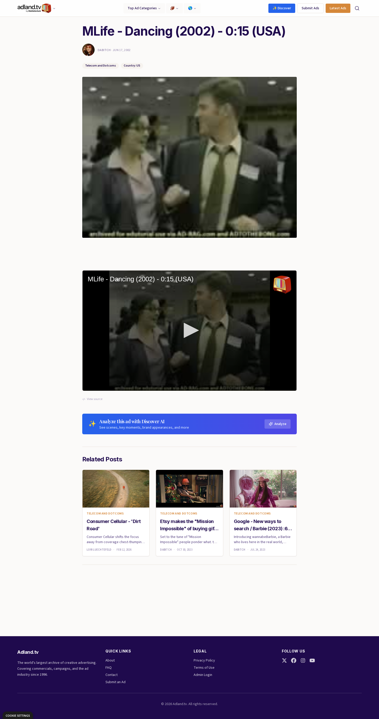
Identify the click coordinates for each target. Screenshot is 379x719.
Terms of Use (204, 667)
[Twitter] (284, 660)
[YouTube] (312, 660)
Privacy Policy (204, 660)
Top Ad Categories (142, 8)
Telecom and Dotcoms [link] (105, 514)
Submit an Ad (115, 682)
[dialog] (18, 715)
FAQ (108, 667)
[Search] (357, 8)
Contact (111, 674)
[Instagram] (303, 660)
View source (94, 399)
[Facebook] (293, 660)
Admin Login (203, 674)
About (110, 660)
